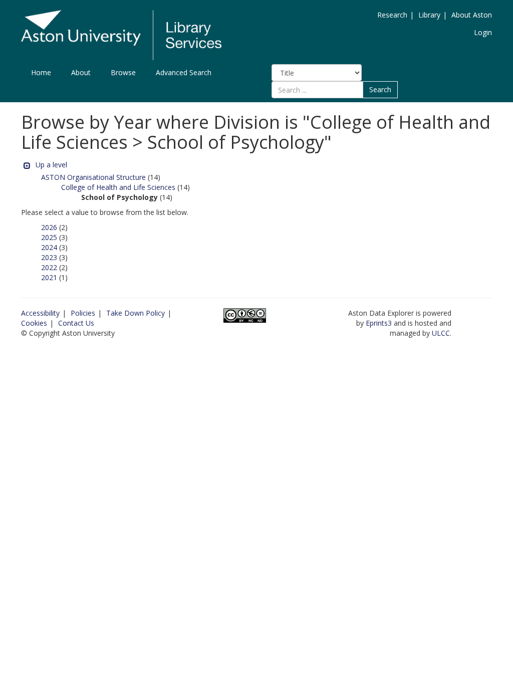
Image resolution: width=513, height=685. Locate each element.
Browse (123, 72)
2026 (49, 227)
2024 (49, 247)
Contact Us (76, 323)
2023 (49, 257)
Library (429, 15)
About (81, 72)
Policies (83, 313)
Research (392, 15)
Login (483, 32)
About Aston (471, 15)
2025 (49, 237)
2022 (49, 267)
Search (380, 89)
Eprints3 (379, 323)
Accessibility (40, 313)
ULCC (441, 333)
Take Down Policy (135, 313)
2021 (49, 277)
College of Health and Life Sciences (118, 187)
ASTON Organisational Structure (93, 177)
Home (41, 72)
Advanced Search (183, 72)
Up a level (51, 164)
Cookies (34, 323)
